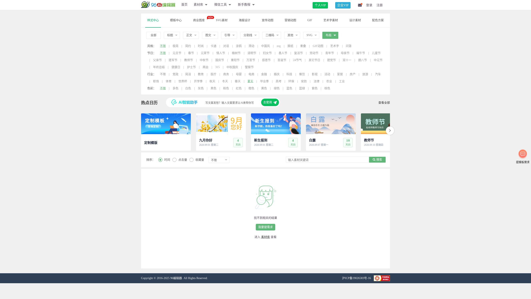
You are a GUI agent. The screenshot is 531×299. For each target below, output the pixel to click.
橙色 (251, 88)
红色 (239, 88)
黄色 (264, 88)
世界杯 (182, 81)
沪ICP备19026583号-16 (357, 278)
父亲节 (157, 60)
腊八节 (362, 60)
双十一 (347, 60)
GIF (309, 20)
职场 (156, 81)
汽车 (378, 74)
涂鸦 (239, 46)
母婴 (239, 74)
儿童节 (376, 53)
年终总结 (159, 67)
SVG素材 (222, 20)
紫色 (315, 88)
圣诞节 (282, 60)
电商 (251, 74)
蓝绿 (302, 88)
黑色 (213, 88)
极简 (175, 46)
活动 (327, 74)
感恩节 (266, 60)
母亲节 (345, 53)
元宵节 (205, 53)
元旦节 (177, 53)
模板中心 (176, 20)
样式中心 (153, 20)
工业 (342, 81)
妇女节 (267, 53)
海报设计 (244, 20)
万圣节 (250, 60)
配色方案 (378, 20)
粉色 (226, 88)
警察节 (249, 67)
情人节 (220, 53)
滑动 (251, 46)
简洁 (188, 74)
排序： (150, 159)
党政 (175, 74)
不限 (163, 46)
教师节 (188, 60)
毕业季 (264, 81)
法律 (316, 81)
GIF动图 (318, 46)
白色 (188, 88)
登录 (369, 5)
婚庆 (277, 74)
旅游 (365, 74)
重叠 (303, 46)
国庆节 (219, 60)
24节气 (297, 60)
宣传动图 (267, 20)
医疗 (213, 74)
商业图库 (199, 20)
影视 (315, 74)
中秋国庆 (232, 67)
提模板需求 (523, 162)
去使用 (267, 102)
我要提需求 (265, 227)
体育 (169, 81)
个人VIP (320, 5)
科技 (289, 74)
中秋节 (204, 60)
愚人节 (283, 53)
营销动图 (290, 20)
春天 (238, 81)
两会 (205, 67)
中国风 (265, 46)
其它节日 (314, 60)
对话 (226, 46)
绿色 (277, 88)
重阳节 (235, 60)
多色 (175, 88)
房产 (353, 74)
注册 (379, 5)
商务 (226, 74)
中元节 (378, 60)
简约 (188, 46)
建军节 (173, 60)
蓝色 (289, 88)
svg (279, 46)
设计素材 (355, 20)
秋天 (212, 81)
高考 (278, 81)
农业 (329, 81)
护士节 (191, 67)
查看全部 (384, 102)
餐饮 (302, 74)
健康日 (176, 67)
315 (217, 67)
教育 (201, 74)
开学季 (198, 81)
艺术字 (334, 46)
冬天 (225, 81)
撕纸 (290, 46)
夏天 (250, 81)
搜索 (378, 159)
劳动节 (314, 53)
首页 (184, 4)
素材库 (265, 237)
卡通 (213, 46)
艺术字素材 (330, 20)
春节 (191, 53)
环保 (291, 81)
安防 (304, 81)
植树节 (236, 53)
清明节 (251, 53)
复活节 (298, 53)
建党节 (331, 60)
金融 (264, 74)
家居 (340, 74)
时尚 (201, 46)
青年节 (329, 53)
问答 (349, 46)
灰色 (201, 88)
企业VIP (342, 5)
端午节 (360, 53)
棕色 (327, 88)
